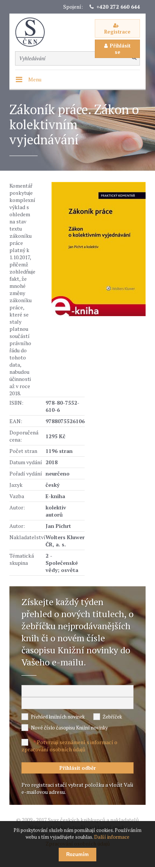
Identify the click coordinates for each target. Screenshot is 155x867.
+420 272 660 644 (118, 6)
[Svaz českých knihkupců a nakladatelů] (34, 32)
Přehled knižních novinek (58, 716)
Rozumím (77, 854)
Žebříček (112, 716)
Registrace (117, 31)
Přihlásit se (120, 48)
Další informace (111, 836)
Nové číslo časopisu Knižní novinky (69, 727)
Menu (34, 79)
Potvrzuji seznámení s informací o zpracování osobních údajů (69, 746)
